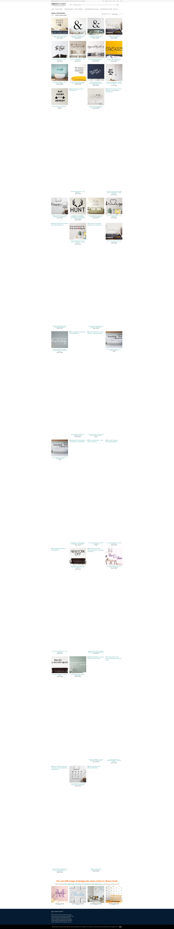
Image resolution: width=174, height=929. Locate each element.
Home (52, 9)
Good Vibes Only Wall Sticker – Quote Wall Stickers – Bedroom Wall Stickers (59, 36)
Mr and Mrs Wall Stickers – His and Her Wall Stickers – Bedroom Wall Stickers (96, 435)
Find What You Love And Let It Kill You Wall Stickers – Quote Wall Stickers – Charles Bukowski (114, 192)
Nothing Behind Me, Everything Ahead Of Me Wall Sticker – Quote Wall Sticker (77, 543)
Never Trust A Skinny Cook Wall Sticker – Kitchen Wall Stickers (60, 458)
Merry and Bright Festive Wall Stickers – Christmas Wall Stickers (78, 435)
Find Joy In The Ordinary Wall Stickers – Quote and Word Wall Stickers (96, 107)
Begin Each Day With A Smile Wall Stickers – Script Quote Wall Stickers (96, 60)
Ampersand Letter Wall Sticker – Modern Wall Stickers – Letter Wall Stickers (78, 36)
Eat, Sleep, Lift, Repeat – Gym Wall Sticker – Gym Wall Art (59, 107)
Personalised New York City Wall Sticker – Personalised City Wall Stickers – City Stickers (77, 567)
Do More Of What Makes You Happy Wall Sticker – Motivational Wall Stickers (77, 83)
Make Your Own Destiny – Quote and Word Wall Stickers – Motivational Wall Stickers (60, 350)
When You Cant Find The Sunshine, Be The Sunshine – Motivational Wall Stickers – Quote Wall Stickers (59, 870)
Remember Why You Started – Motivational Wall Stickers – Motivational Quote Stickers (96, 652)
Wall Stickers (58, 9)
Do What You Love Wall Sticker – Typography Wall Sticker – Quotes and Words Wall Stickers (96, 83)
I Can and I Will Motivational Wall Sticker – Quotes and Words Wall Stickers (95, 216)
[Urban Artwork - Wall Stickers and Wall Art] (59, 4)
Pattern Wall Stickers (96, 884)
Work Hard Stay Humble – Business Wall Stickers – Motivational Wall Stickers (78, 784)
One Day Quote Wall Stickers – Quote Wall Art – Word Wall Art (95, 543)
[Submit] (118, 5)
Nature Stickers (86, 884)
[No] (172, 927)
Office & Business (78, 9)
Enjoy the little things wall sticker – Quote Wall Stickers (78, 192)
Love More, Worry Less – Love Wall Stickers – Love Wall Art (114, 241)
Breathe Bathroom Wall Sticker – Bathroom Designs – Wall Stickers (59, 83)
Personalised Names (70, 884)
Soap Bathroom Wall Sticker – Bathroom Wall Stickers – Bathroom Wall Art (96, 760)
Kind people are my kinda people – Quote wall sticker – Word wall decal (96, 327)
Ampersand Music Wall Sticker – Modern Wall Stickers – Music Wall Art (96, 36)
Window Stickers (68, 9)
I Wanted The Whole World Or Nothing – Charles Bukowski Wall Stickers (59, 327)
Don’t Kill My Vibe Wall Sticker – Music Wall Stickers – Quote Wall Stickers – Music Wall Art (114, 83)
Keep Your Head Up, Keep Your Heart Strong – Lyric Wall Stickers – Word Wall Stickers (78, 241)
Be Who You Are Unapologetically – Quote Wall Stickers (77, 60)
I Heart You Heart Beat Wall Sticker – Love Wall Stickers (114, 216)
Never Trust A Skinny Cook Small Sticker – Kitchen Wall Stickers (114, 350)
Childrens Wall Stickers (106, 9)
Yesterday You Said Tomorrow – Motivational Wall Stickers (96, 869)
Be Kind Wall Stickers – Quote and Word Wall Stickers (60, 60)
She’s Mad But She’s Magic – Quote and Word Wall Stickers (78, 675)
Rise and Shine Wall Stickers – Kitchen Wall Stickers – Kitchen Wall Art (114, 566)
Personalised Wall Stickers (92, 9)
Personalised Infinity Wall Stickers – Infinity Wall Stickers (59, 652)
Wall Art (115, 9)
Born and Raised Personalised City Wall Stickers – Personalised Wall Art (114, 60)
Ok (120, 926)
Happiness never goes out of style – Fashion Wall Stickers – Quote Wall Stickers (59, 216)
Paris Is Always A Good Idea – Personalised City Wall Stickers (113, 543)
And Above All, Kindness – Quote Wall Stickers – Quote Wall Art (114, 36)
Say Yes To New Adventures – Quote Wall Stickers (59, 675)
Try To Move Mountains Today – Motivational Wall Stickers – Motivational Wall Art (114, 760)
